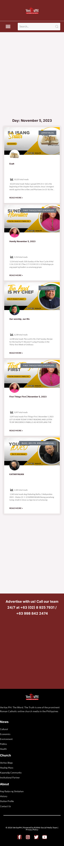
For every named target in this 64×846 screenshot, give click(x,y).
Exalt (11, 163)
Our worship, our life (19, 319)
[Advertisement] (32, 83)
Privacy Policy (32, 829)
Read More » (16, 197)
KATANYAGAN (16, 474)
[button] (8, 26)
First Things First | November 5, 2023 (28, 396)
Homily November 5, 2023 (22, 241)
